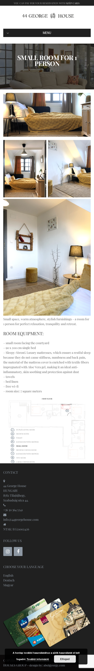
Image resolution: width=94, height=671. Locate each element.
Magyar (8, 585)
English (8, 575)
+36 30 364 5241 (13, 510)
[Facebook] (18, 551)
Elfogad (65, 659)
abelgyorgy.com (54, 665)
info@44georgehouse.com (20, 519)
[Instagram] (7, 551)
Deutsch (8, 580)
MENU (47, 33)
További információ (38, 659)
